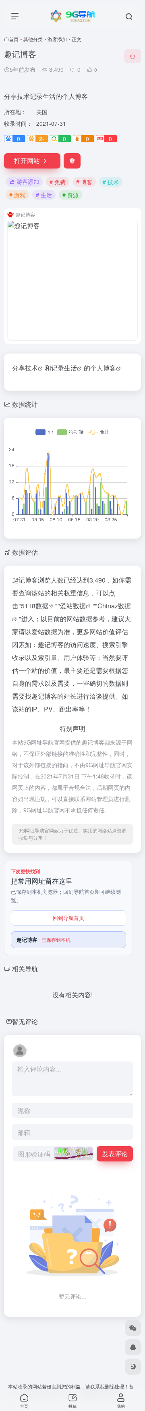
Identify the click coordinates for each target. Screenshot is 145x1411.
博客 (109, 368)
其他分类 (33, 38)
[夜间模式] (133, 1367)
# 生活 (44, 195)
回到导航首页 (68, 918)
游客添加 (57, 38)
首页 (14, 38)
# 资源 (70, 195)
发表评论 (115, 1153)
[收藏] (132, 56)
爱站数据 (73, 605)
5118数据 (34, 605)
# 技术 (111, 182)
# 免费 (58, 182)
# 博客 (84, 182)
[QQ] (133, 1347)
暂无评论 (25, 1021)
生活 (70, 368)
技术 (31, 368)
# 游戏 (17, 195)
